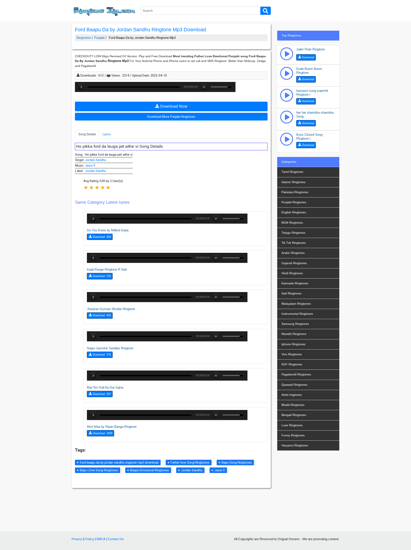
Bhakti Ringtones (292, 405)
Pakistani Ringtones (294, 192)
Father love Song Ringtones (190, 462)
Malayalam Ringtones (296, 303)
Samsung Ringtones (295, 323)
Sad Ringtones (291, 293)
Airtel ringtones (291, 394)
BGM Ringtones (292, 222)
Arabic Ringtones (293, 253)
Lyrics (107, 134)
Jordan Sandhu (95, 160)
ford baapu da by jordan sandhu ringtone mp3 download (119, 462)
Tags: (80, 450)
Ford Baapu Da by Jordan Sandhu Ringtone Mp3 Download (140, 29)
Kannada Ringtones (294, 283)
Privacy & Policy (83, 539)
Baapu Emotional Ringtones (149, 470)
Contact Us (116, 539)
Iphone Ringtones (293, 344)
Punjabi (99, 38)
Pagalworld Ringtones (296, 374)
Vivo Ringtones (291, 354)
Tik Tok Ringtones (293, 242)
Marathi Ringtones (293, 334)
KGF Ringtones (291, 364)
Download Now (173, 106)
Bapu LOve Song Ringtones (99, 470)
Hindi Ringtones (292, 273)
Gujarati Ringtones (294, 263)
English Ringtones (293, 212)
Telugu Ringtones (293, 232)
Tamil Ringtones (292, 171)
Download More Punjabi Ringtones (171, 117)
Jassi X (90, 165)
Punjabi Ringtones (293, 202)
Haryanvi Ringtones (294, 445)
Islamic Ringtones (293, 182)
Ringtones (84, 38)
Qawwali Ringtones (294, 384)
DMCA (101, 539)
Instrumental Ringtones (297, 313)
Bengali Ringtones (293, 415)
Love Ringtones (292, 425)
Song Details (87, 134)
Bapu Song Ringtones (237, 462)
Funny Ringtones (293, 435)
